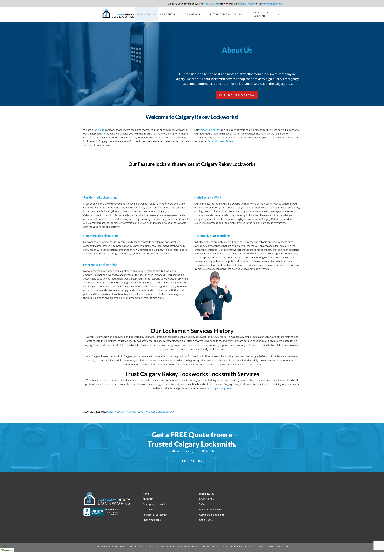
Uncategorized (165, 411)
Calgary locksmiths (209, 130)
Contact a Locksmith (277, 547)
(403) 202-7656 (203, 451)
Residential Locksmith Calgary (151, 547)
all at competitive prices (217, 388)
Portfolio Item (148, 411)
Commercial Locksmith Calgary (187, 547)
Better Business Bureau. (221, 141)
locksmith (99, 130)
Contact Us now (252, 364)
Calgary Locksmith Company (123, 411)
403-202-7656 (211, 3)
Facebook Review (271, 3)
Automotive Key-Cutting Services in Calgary (231, 547)
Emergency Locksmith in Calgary (113, 547)
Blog (261, 547)
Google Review (246, 3)
